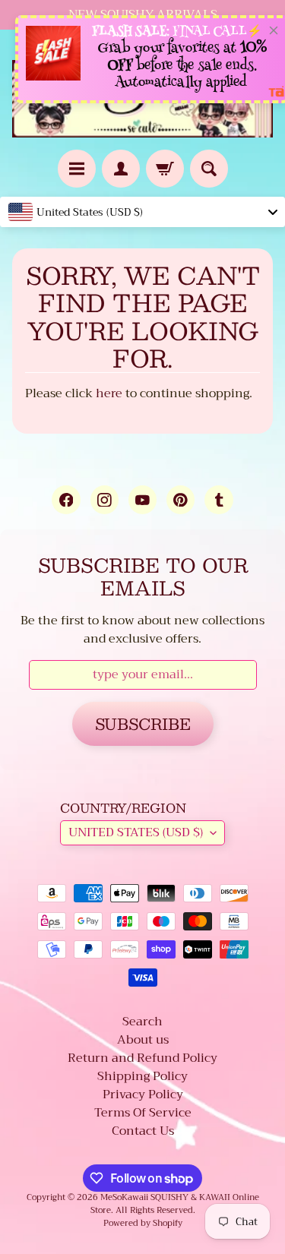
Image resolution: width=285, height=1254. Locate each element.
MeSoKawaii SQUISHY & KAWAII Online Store (174, 1204)
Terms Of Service (143, 1113)
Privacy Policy (143, 1094)
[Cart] (165, 169)
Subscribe (143, 724)
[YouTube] (142, 499)
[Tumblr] (218, 499)
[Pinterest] (180, 499)
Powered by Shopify (142, 1223)
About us (143, 1040)
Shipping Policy (142, 1076)
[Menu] (77, 169)
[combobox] (142, 212)
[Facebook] (66, 499)
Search (142, 1021)
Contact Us (143, 1131)
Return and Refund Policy (142, 1058)
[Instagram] (104, 499)
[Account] (121, 169)
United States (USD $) (135, 832)
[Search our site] (209, 169)
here (109, 393)
